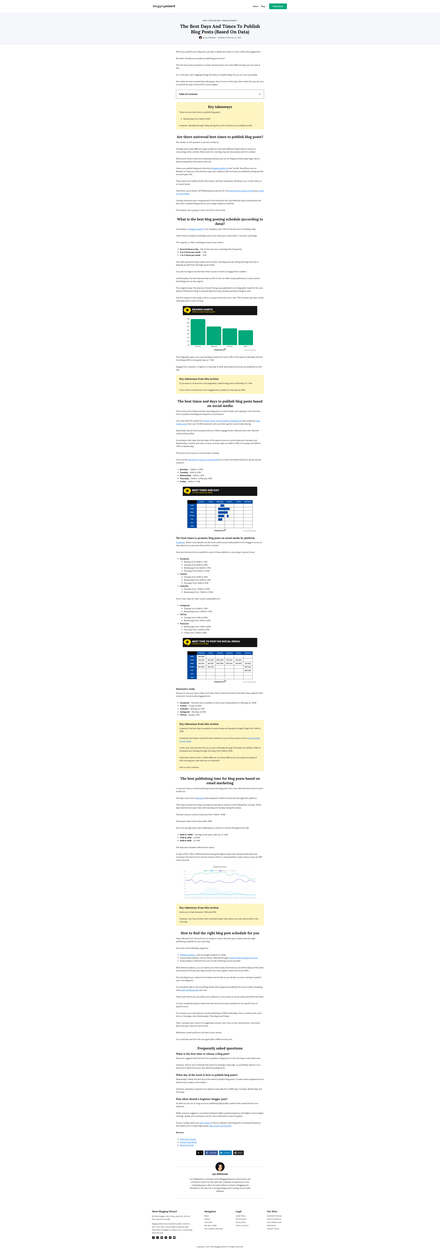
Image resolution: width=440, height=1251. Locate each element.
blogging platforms (220, 168)
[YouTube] (174, 1237)
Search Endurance (274, 1219)
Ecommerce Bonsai (274, 1216)
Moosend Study (187, 1145)
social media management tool (243, 957)
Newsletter (278, 6)
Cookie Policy (241, 1216)
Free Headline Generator (213, 1229)
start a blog (204, 1122)
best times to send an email (241, 190)
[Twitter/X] (157, 1237)
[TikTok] (170, 1237)
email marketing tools (189, 990)
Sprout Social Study (188, 1142)
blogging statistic (196, 229)
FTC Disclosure (241, 1219)
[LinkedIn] (161, 1237)
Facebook (180, 542)
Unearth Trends (273, 1229)
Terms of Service (242, 1225)
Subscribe (208, 1222)
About (255, 6)
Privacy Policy (241, 1222)
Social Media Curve (274, 1222)
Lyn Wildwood (210, 37)
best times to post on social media (203, 459)
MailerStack (271, 1225)
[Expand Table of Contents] (259, 94)
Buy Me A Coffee (210, 1225)
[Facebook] (153, 1237)
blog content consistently (220, 1125)
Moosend (200, 798)
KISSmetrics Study (188, 1139)
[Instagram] (165, 1237)
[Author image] (200, 37)
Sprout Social (209, 420)
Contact (207, 1219)
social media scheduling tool (229, 420)
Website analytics (187, 955)
